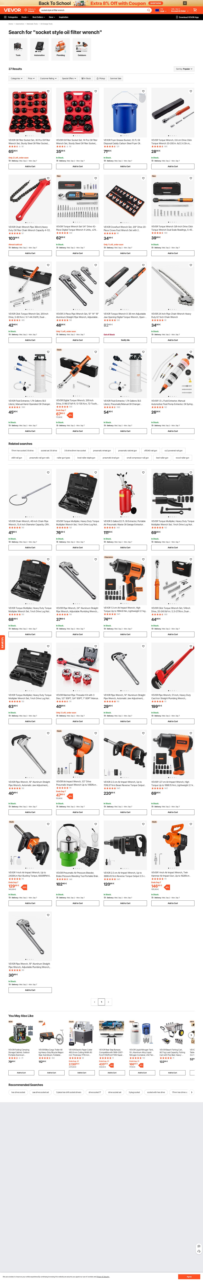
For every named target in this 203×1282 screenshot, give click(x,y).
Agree (189, 1277)
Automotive (20, 24)
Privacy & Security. (103, 1277)
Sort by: (179, 69)
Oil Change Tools (46, 24)
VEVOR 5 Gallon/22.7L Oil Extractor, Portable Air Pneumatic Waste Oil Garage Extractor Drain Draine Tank (125, 524)
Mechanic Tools (32, 24)
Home (11, 24)
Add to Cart (30, 166)
